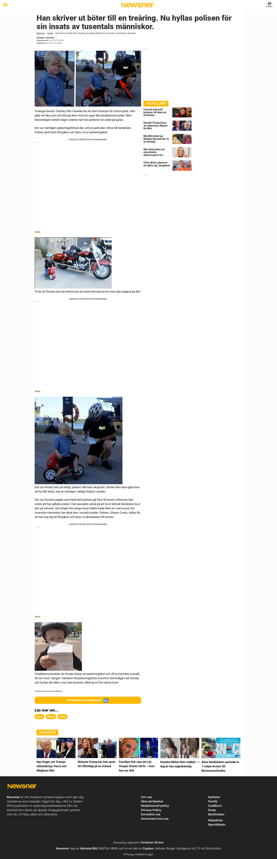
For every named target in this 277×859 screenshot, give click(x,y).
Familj (50, 33)
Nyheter (214, 797)
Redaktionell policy (155, 805)
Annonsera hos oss (154, 818)
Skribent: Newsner (45, 38)
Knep (212, 810)
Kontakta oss (150, 814)
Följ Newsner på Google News (84, 700)
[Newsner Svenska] (137, 5)
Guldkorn (215, 805)
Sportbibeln (216, 824)
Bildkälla (37, 232)
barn (39, 716)
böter (50, 716)
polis (62, 716)
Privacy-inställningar (138, 854)
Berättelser (216, 814)
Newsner (41, 33)
